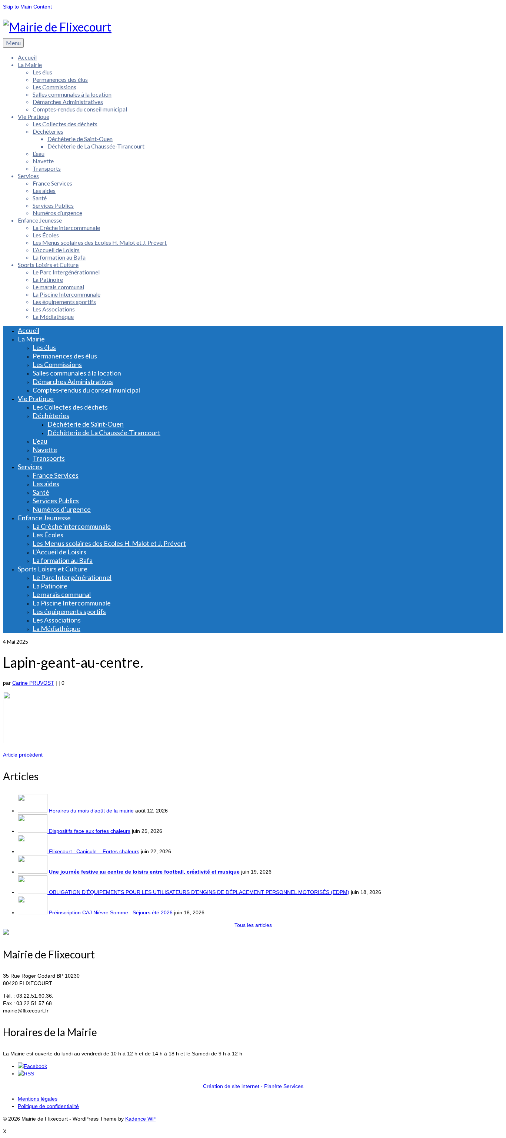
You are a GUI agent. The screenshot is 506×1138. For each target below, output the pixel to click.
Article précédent (23, 755)
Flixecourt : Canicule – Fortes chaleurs (94, 851)
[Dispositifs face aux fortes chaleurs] (33, 831)
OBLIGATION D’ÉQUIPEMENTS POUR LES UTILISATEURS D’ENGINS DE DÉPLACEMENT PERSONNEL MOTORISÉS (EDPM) (199, 892)
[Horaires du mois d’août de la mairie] (33, 811)
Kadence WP (140, 1119)
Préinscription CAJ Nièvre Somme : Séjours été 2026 (111, 912)
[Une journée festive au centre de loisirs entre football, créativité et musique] (33, 872)
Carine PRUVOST (33, 683)
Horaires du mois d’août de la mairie (91, 811)
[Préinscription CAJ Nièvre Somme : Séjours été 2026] (33, 912)
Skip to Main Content (27, 7)
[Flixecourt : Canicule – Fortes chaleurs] (33, 851)
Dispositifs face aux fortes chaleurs (89, 831)
